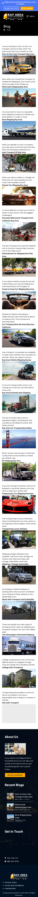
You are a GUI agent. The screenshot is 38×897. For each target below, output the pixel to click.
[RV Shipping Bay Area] (19, 471)
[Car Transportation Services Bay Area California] (19, 338)
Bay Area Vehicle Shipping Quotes (16, 360)
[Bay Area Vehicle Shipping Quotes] (19, 370)
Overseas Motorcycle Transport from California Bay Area (17, 219)
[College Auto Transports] (19, 678)
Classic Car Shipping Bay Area (15, 185)
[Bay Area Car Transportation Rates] (19, 439)
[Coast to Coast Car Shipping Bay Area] (19, 300)
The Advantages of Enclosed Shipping (18, 634)
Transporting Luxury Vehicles (14, 529)
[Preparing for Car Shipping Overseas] (19, 504)
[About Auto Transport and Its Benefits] (19, 610)
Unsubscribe (10, 888)
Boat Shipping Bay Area (12, 119)
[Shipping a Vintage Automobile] (19, 575)
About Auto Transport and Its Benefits (18, 599)
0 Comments (26, 799)
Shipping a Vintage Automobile (15, 564)
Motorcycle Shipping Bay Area (15, 86)
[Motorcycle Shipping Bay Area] (19, 97)
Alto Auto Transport (10, 702)
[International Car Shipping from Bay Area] (19, 267)
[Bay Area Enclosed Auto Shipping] (19, 403)
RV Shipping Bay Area (11, 460)
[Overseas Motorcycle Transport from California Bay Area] (19, 231)
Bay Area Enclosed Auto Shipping (16, 392)
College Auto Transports (12, 667)
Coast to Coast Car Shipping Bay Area (18, 289)
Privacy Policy (11, 882)
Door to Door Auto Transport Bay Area (18, 54)
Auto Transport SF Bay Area (14, 152)
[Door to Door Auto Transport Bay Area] (19, 65)
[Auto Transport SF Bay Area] (19, 163)
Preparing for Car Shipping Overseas (17, 493)
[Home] (4, 30)
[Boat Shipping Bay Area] (19, 130)
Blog (8, 30)
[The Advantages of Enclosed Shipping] (19, 645)
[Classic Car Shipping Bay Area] (19, 196)
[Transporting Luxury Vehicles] (19, 539)
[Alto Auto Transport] (19, 713)
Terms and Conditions (14, 885)
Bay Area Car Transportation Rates (17, 428)
